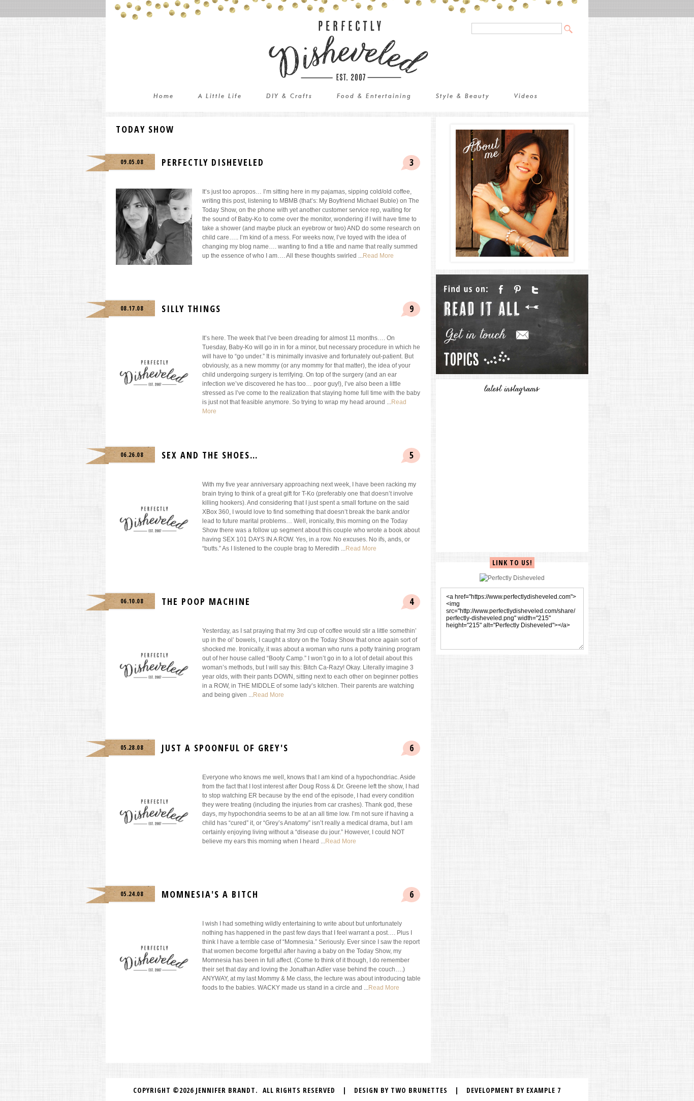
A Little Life (220, 97)
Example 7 (543, 1090)
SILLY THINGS (191, 308)
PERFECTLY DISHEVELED (213, 162)
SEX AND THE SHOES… (210, 455)
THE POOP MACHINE (206, 601)
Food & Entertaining (374, 97)
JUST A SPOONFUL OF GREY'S (225, 748)
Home (163, 97)
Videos (526, 97)
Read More (378, 255)
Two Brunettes (419, 1090)
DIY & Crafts (289, 97)
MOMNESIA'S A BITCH (210, 894)
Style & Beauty (463, 97)
